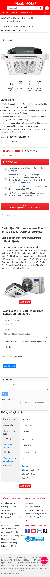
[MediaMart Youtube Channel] (33, 531)
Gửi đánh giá (9, 366)
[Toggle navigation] (3, 8)
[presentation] (3, 57)
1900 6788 (15, 215)
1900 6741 (29, 510)
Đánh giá (6, 329)
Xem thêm (5, 550)
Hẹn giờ (25, 466)
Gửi (4, 394)
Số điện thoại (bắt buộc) (12, 357)
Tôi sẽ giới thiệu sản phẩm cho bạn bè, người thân (25, 342)
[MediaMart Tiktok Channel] (45, 531)
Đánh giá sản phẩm (11, 320)
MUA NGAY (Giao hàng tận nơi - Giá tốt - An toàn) (25, 206)
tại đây (15, 171)
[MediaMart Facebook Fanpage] (27, 531)
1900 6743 (39, 510)
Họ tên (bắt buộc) (10, 347)
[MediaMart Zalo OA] (39, 531)
